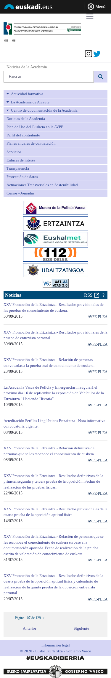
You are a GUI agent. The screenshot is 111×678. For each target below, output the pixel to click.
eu (6, 40)
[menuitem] (55, 94)
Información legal (55, 645)
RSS (88, 295)
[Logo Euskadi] (55, 8)
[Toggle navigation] (89, 16)
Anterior (29, 628)
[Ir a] (52, 28)
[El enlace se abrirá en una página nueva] (55, 207)
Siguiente (81, 628)
